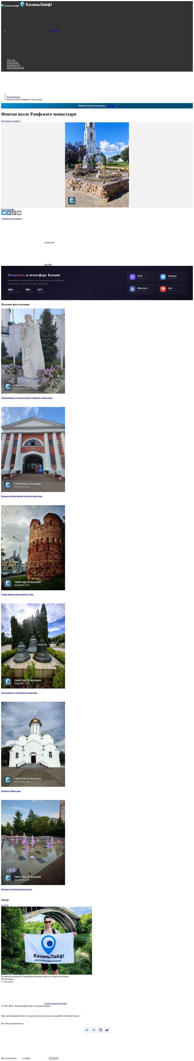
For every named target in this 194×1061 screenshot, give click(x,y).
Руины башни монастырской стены (17, 594)
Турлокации (89, 1011)
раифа (11, 209)
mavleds (48, 264)
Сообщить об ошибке (11, 218)
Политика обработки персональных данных (22, 1021)
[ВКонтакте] (87, 1030)
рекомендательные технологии (39, 1023)
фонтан (4, 209)
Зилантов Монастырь (11, 791)
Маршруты (6, 1011)
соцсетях (110, 105)
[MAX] (100, 1030)
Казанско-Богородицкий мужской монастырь (21, 496)
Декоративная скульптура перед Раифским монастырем (27, 398)
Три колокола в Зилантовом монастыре (19, 693)
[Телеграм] (93, 1030)
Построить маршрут (11, 121)
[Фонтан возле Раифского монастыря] (97, 165)
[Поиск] (28, 57)
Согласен (54, 1058)
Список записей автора (55, 1003)
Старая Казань (58, 1011)
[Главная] (28, 94)
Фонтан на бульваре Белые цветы (16, 889)
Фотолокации (43, 1011)
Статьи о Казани (74, 1011)
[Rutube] (107, 1030)
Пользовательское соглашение (15, 1018)
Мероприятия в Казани (24, 1011)
